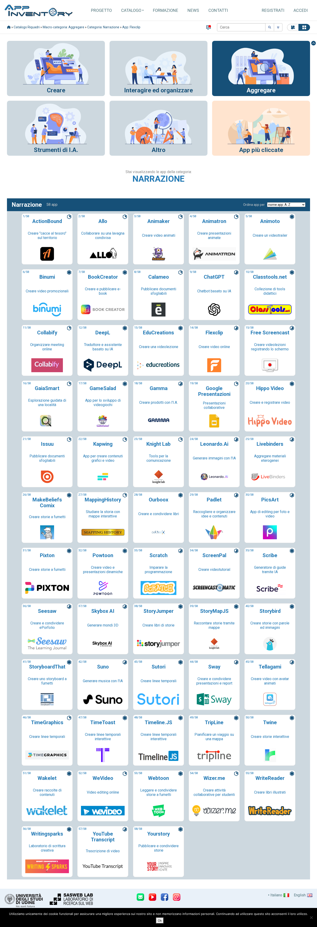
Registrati (273, 10)
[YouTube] (152, 897)
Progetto (101, 10)
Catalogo (131, 10)
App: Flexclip (131, 27)
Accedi (301, 10)
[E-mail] (140, 897)
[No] (311, 917)
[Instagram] (176, 897)
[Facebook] (164, 897)
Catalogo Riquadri (27, 27)
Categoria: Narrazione (103, 27)
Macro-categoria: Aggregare (63, 27)
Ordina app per (254, 205)
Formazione (165, 10)
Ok (160, 920)
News (193, 10)
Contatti (218, 10)
